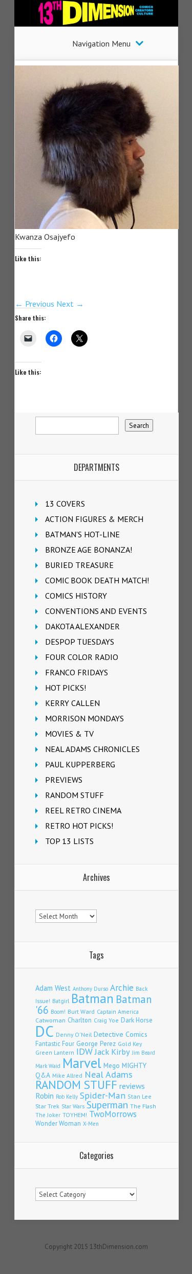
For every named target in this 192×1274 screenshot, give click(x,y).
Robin (44, 1095)
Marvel (81, 1063)
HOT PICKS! (65, 687)
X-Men (91, 1123)
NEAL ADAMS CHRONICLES (92, 749)
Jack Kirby (112, 1051)
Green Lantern (54, 1052)
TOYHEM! (74, 1115)
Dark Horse (137, 1020)
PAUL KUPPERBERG (80, 764)
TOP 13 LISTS (69, 841)
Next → (70, 304)
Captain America (118, 1011)
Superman (107, 1104)
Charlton (80, 1020)
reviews (132, 1086)
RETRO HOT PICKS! (79, 826)
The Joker (47, 1115)
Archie (122, 987)
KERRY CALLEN (72, 703)
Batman (92, 998)
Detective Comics (120, 1034)
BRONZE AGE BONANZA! (88, 549)
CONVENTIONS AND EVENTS (96, 611)
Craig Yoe (106, 1020)
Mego (111, 1065)
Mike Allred (67, 1075)
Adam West (53, 988)
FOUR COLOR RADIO (81, 657)
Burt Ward (81, 1011)
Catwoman (50, 1020)
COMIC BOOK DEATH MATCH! (97, 580)
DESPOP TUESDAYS (79, 641)
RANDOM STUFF (74, 795)
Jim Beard (143, 1052)
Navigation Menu (101, 43)
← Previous (34, 304)
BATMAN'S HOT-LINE (82, 534)
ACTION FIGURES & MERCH (94, 519)
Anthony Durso (90, 988)
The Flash (143, 1106)
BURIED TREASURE (79, 565)
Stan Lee (139, 1096)
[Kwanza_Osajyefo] (97, 226)
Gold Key (130, 1044)
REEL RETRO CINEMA (83, 810)
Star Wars (72, 1106)
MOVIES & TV (69, 734)
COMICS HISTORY (76, 595)
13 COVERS (65, 503)
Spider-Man (102, 1095)
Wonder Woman (58, 1123)
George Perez (96, 1043)
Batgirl (60, 1001)
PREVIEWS (63, 780)
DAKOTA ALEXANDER (82, 626)
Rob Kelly (67, 1096)
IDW (84, 1051)
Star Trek (47, 1106)
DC (44, 1031)
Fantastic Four (54, 1043)
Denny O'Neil (74, 1034)
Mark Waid (47, 1066)
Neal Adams (108, 1074)
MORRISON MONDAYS (84, 718)
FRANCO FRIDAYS (76, 672)
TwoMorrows (113, 1114)
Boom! (58, 1011)
